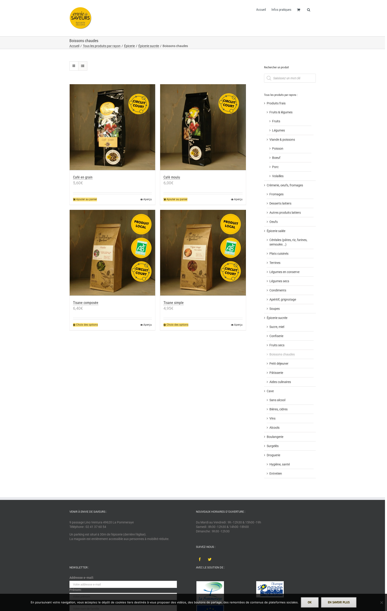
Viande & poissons (282, 139)
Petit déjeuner (278, 363)
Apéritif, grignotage (282, 299)
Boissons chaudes (282, 354)
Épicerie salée (276, 231)
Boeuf (276, 157)
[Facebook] (200, 559)
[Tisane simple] (203, 253)
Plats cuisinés (278, 253)
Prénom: (75, 590)
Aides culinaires (280, 382)
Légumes (278, 130)
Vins (272, 418)
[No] (381, 602)
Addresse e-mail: (81, 577)
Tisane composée (85, 303)
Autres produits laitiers (285, 212)
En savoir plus (339, 602)
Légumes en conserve (284, 272)
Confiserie (276, 336)
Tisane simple (173, 303)
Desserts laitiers (280, 203)
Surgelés (273, 446)
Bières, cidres (278, 409)
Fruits (276, 121)
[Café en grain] (112, 127)
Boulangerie (275, 437)
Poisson (277, 148)
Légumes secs (279, 281)
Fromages (276, 194)
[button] (308, 9)
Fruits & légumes (280, 112)
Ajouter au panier (86, 199)
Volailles (278, 176)
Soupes (274, 308)
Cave (270, 391)
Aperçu (147, 199)
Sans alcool (277, 400)
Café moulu (171, 177)
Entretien (275, 473)
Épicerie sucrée (277, 318)
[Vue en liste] (82, 66)
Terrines (274, 263)
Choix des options (87, 324)
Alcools (274, 427)
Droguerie (273, 455)
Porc (275, 167)
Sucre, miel (276, 327)
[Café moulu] (203, 127)
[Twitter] (209, 559)
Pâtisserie (276, 372)
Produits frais (276, 103)
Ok (310, 602)
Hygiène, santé (279, 464)
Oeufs (273, 222)
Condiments (277, 290)
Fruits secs (276, 345)
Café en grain (82, 177)
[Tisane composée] (112, 253)
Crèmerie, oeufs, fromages (285, 185)
